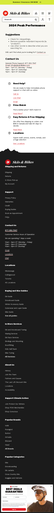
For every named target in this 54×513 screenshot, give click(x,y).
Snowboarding (10, 466)
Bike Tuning (9, 353)
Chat (7, 258)
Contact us (41, 52)
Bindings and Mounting (14, 341)
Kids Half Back (11, 349)
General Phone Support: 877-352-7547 (20, 63)
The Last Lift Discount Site (15, 382)
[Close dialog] (51, 486)
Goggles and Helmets (13, 478)
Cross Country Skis (12, 474)
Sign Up (14, 509)
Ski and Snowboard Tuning (15, 330)
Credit (7, 206)
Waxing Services (11, 334)
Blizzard (8, 441)
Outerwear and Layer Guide (16, 308)
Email (15, 102)
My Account (9, 184)
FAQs (7, 217)
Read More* (18, 113)
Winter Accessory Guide (14, 304)
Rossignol (9, 429)
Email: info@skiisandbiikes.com (17, 65)
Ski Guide (8, 296)
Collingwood (10, 275)
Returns (8, 176)
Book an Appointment (13, 213)
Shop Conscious (11, 412)
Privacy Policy (10, 198)
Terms (18, 506)
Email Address (4, 498)
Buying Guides (10, 209)
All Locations (10, 283)
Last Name (16, 495)
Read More (17, 130)
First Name (4, 495)
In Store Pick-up (11, 180)
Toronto (8, 279)
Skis (6, 463)
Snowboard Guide (12, 300)
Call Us (16, 94)
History (8, 371)
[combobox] (20, 19)
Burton (7, 433)
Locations (9, 254)
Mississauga (9, 271)
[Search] (36, 20)
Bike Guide (9, 312)
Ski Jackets (9, 470)
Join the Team (10, 374)
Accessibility (10, 390)
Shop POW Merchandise (14, 408)
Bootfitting (9, 345)
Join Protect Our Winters (14, 404)
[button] (42, 13)
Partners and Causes (13, 378)
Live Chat (17, 98)
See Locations (19, 144)
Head (7, 445)
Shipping (8, 172)
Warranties (9, 202)
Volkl (7, 426)
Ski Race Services (12, 337)
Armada (8, 437)
